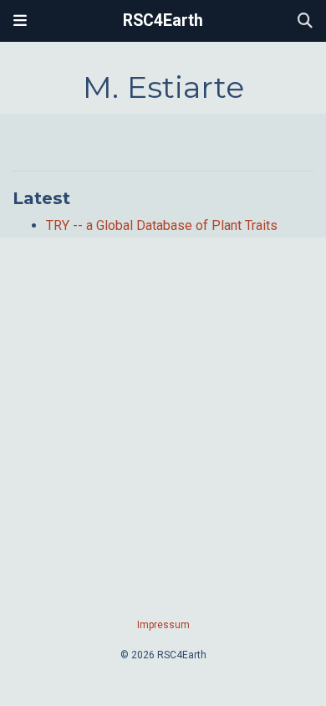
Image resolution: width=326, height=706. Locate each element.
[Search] (305, 21)
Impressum (163, 625)
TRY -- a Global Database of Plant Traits (162, 225)
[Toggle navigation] (20, 21)
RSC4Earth (163, 20)
